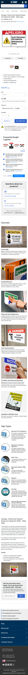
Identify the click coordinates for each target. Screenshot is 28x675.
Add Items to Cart (18, 175)
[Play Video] (16, 67)
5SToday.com (13, 673)
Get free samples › (9, 205)
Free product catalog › (10, 196)
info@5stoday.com (19, 213)
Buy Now (6, 121)
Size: (2, 92)
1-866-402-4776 (8, 213)
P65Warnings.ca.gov (16, 130)
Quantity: (3, 112)
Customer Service (6, 642)
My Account (5, 628)
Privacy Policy (7, 670)
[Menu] (2, 2)
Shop (2, 623)
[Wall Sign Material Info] (5, 98)
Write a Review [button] (20, 21)
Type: (2, 98)
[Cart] (26, 2)
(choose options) (13, 157)
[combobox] (14, 6)
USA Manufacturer (11, 660)
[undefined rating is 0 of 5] (5, 21)
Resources (4, 633)
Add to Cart (22, 121)
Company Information (8, 637)
